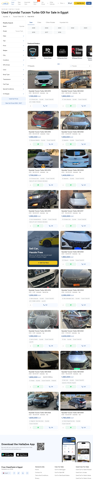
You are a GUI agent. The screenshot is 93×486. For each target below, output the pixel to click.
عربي (71, 3)
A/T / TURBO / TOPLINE (34, 102)
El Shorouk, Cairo (35, 178)
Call (46, 106)
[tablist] (60, 22)
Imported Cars (27, 3)
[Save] (56, 72)
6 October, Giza (67, 219)
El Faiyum (66, 260)
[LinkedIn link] (22, 473)
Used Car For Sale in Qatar (83, 475)
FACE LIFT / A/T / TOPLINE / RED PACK (38, 181)
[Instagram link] (27, 473)
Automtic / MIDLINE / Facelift (69, 382)
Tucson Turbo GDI (49, 99)
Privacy (37, 478)
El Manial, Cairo (34, 99)
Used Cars (12, 3)
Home (37, 469)
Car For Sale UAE (59, 472)
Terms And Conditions (41, 475)
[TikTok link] (18, 473)
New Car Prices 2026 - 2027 (13, 103)
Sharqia (32, 380)
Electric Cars (37, 3)
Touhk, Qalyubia (67, 99)
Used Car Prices (13, 99)
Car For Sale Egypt (60, 469)
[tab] (31, 22)
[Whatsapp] (70, 106)
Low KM (43, 301)
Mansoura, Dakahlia (35, 140)
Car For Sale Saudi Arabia (62, 475)
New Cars (19, 3)
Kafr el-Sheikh (34, 339)
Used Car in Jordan (81, 472)
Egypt (6, 473)
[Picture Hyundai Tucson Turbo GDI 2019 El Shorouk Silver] (43, 158)
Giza (65, 339)
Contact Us (38, 472)
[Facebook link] (14, 473)
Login (88, 3)
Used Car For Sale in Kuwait (84, 469)
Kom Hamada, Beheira (36, 219)
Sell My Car (80, 3)
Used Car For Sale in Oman (83, 478)
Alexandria (66, 140)
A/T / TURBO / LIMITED (34, 301)
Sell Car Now (44, 263)
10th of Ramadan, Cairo (69, 298)
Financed (54, 380)
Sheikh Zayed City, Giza (69, 421)
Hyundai (41, 99)
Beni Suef (66, 380)
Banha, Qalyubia (34, 298)
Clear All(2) (30, 16)
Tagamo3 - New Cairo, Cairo (37, 421)
